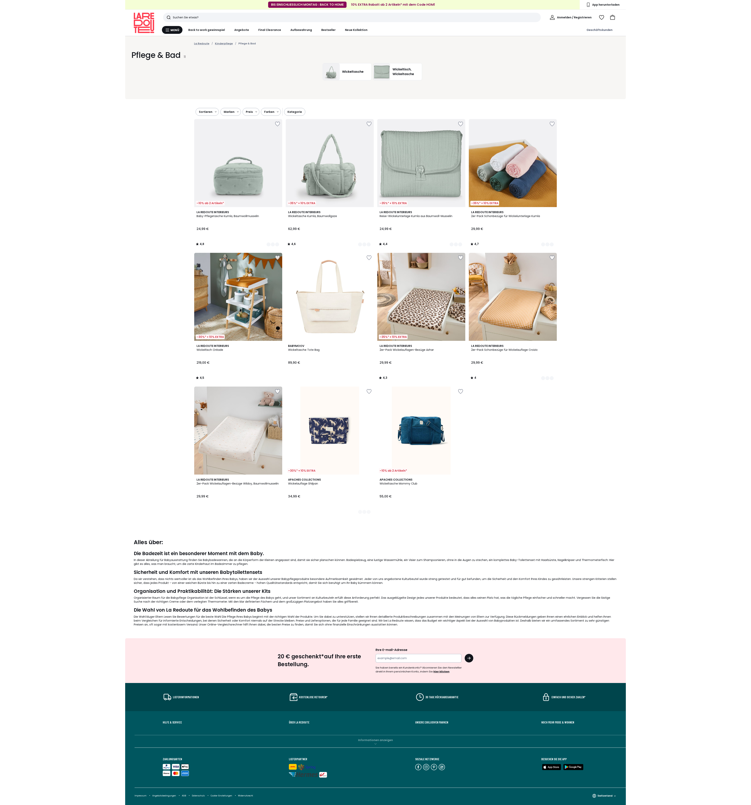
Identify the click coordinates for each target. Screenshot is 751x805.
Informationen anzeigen (375, 740)
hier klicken (441, 671)
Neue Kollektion (356, 30)
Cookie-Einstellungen (222, 795)
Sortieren (205, 112)
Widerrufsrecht (245, 795)
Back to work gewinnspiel (206, 30)
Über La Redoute (299, 722)
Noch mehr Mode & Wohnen (557, 722)
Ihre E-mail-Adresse (391, 650)
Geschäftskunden (600, 30)
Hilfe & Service (172, 722)
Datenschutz (198, 795)
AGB (184, 795)
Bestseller (328, 30)
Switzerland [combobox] (605, 795)
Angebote (241, 30)
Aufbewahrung (301, 30)
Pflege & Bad (247, 43)
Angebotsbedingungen (164, 795)
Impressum (140, 795)
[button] (612, 17)
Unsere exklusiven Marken (431, 722)
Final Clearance (269, 30)
